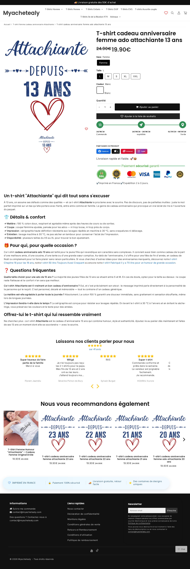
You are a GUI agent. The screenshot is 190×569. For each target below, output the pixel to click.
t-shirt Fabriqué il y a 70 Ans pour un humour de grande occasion (139, 262)
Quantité (101, 100)
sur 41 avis (95, 349)
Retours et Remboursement (82, 529)
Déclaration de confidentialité (83, 514)
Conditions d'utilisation (79, 535)
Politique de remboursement (82, 540)
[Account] (179, 13)
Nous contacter (75, 508)
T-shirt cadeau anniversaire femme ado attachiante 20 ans (169, 459)
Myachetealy (21, 13)
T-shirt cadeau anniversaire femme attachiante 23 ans (58, 458)
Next (184, 439)
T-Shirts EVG (127, 9)
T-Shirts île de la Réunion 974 (94, 16)
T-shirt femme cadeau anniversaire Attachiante (33, 24)
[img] (95, 346)
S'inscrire (171, 510)
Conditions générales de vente (83, 524)
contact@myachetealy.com (27, 512)
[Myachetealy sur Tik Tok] (97, 551)
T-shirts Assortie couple (146, 9)
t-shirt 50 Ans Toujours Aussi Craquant (62, 262)
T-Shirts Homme (52, 9)
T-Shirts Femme (73, 9)
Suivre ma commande (24, 508)
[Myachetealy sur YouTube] (92, 551)
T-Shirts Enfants (93, 9)
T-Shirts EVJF (112, 9)
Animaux (114, 16)
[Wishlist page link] (166, 13)
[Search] (172, 13)
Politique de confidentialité (139, 523)
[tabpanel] (46, 143)
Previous (6, 439)
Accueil (7, 24)
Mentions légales (76, 519)
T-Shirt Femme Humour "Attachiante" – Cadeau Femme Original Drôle (21, 452)
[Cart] (185, 13)
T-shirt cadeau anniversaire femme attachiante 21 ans (132, 458)
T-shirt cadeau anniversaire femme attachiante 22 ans (95, 458)
